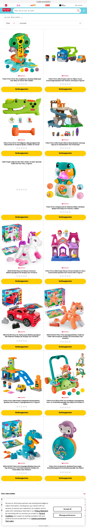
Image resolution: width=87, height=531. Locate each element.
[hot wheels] (33, 5)
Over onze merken (8, 494)
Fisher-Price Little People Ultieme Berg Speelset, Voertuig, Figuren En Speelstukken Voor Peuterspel (65, 143)
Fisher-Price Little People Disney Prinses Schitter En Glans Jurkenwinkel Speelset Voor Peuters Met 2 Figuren (65, 271)
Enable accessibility (43, 1)
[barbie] (18, 5)
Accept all (67, 509)
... (21, 17)
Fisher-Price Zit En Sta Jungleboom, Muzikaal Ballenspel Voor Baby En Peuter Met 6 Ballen (21, 79)
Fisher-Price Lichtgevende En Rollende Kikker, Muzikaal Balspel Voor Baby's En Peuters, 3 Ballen (65, 207)
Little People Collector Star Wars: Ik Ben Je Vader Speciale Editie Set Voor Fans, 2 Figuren (21, 162)
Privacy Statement (41, 511)
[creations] (62, 5)
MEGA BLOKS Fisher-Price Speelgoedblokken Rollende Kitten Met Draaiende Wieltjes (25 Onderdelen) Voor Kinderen (65, 336)
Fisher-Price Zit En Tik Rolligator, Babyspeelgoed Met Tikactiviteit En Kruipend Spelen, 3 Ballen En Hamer (22, 143)
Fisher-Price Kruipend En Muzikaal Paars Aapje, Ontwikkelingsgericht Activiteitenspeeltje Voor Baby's (65, 467)
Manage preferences (67, 515)
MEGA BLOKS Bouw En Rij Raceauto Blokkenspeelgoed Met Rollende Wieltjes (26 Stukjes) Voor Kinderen (21, 335)
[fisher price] (47, 5)
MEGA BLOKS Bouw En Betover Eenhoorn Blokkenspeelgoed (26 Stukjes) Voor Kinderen (21, 271)
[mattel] (6, 5)
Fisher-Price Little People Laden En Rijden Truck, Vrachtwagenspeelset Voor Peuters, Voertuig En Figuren (65, 79)
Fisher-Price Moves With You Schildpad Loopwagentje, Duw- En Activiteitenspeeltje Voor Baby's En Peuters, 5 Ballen (65, 402)
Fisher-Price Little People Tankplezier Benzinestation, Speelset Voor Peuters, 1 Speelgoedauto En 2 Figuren (22, 401)
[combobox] (47, 10)
